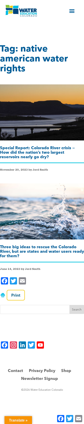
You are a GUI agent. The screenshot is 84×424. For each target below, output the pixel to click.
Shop (66, 370)
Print (15, 295)
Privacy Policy (42, 370)
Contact (15, 370)
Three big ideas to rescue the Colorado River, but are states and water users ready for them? (42, 251)
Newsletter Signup (39, 378)
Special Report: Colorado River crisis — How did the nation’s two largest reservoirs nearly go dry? (37, 152)
